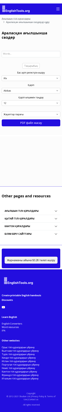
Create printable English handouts (21, 295)
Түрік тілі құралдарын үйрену (18, 354)
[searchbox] (31, 53)
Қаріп (31, 85)
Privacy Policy (38, 396)
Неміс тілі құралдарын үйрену (18, 368)
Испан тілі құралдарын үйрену (19, 361)
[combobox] (31, 54)
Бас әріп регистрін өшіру (31, 72)
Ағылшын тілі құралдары (16, 18)
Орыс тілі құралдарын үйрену (18, 347)
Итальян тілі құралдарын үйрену (20, 378)
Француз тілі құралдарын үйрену (20, 375)
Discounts (7, 300)
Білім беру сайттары (18, 233)
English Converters (12, 323)
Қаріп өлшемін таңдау (30, 97)
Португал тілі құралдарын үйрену (20, 364)
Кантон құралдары (17, 226)
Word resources (10, 327)
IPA (3, 330)
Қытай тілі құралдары (19, 218)
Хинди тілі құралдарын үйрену (19, 357)
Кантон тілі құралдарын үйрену (19, 371)
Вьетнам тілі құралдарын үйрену (20, 350)
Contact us (33, 399)
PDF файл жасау (31, 123)
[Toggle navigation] (58, 9)
